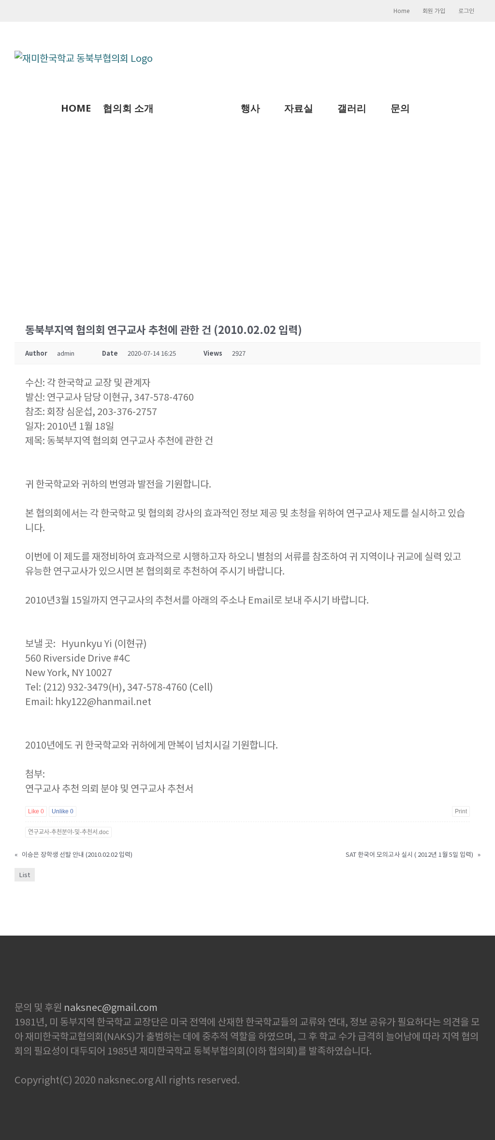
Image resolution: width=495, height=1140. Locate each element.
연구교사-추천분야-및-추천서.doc (68, 832)
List (24, 874)
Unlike (62, 811)
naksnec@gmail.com (111, 1007)
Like (36, 811)
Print (461, 811)
